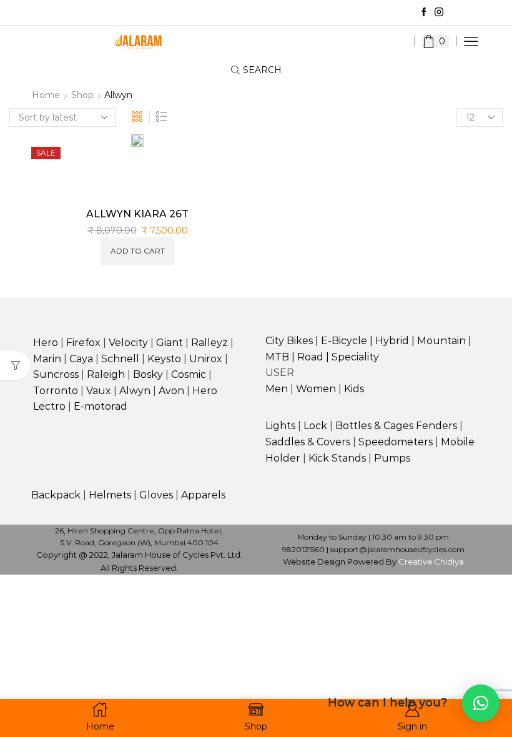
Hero (45, 343)
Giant (169, 343)
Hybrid (392, 341)
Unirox (205, 359)
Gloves (156, 495)
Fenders (436, 426)
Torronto (55, 391)
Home (46, 95)
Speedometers (395, 442)
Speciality (355, 357)
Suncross (56, 374)
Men (276, 389)
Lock (315, 426)
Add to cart (138, 250)
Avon (171, 391)
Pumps (392, 458)
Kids (354, 389)
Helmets (110, 495)
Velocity (128, 343)
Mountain (441, 341)
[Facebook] (424, 12)
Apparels (203, 495)
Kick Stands (337, 458)
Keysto (164, 359)
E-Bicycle (344, 341)
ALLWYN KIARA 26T (137, 214)
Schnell (120, 359)
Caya (81, 359)
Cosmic (188, 374)
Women (316, 389)
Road (310, 357)
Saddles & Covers (307, 442)
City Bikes (289, 341)
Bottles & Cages (374, 426)
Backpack (56, 495)
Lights (280, 426)
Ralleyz (209, 343)
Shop (82, 95)
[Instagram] (439, 12)
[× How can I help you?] (481, 703)
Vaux (98, 391)
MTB (277, 357)
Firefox (83, 343)
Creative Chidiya (431, 561)
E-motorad (100, 406)
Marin (47, 359)
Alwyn (134, 391)
